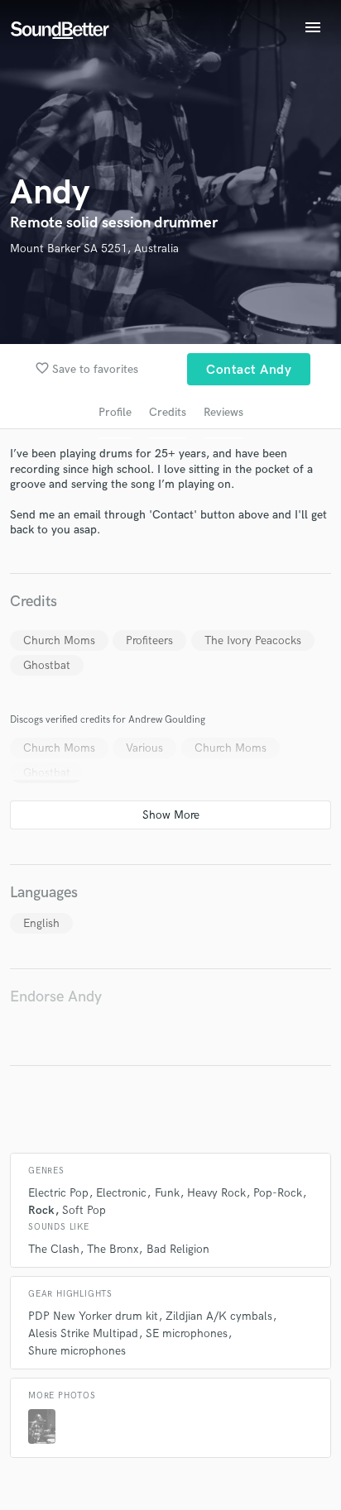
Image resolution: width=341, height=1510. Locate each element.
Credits (167, 412)
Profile (115, 412)
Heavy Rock (216, 1193)
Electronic (121, 1193)
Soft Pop (84, 1210)
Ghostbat (46, 665)
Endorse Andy (56, 996)
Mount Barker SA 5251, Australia (94, 248)
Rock (41, 1210)
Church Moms (59, 640)
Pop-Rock (277, 1193)
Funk (167, 1193)
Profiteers (149, 640)
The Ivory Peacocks (252, 640)
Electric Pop (58, 1193)
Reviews (223, 412)
